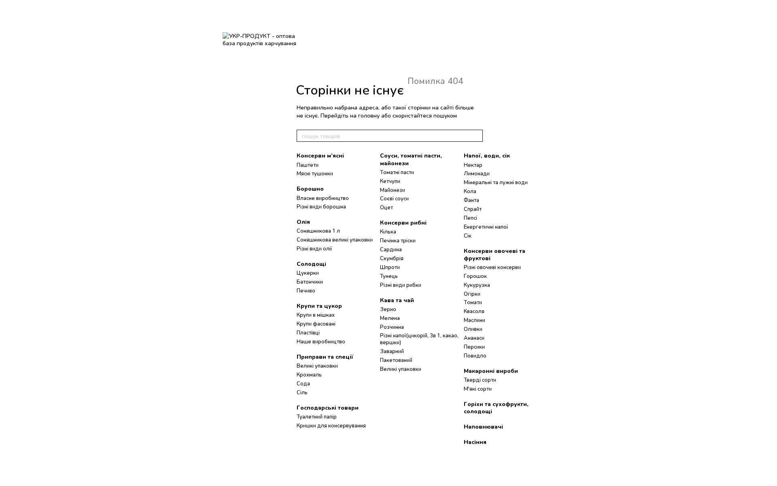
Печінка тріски (398, 240)
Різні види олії (314, 248)
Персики (474, 346)
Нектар (473, 165)
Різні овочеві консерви (492, 267)
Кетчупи (390, 181)
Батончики (310, 281)
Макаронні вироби (491, 370)
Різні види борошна (321, 206)
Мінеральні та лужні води (496, 182)
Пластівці (308, 332)
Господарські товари (328, 407)
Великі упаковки (317, 365)
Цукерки (308, 272)
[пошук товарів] (476, 136)
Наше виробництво (321, 341)
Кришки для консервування (331, 425)
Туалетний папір (317, 416)
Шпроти (390, 267)
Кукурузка (477, 285)
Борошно (310, 188)
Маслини (474, 320)
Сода (303, 383)
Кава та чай (397, 300)
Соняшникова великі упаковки (335, 239)
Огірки (472, 293)
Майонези (392, 190)
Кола (470, 191)
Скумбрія (391, 258)
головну (369, 115)
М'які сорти (478, 388)
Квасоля (474, 311)
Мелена (390, 318)
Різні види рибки (400, 285)
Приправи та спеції (325, 356)
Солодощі (311, 263)
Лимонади (477, 173)
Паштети (307, 165)
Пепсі (470, 218)
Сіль (302, 392)
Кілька (388, 231)
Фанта (471, 200)
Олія (303, 221)
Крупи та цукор (319, 305)
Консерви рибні (403, 222)
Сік (467, 235)
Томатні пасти (397, 172)
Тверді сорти (480, 380)
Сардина (391, 249)
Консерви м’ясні (320, 155)
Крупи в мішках (316, 314)
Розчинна (392, 327)
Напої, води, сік (487, 155)
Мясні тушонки (315, 173)
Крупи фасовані (316, 323)
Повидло (475, 355)
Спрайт (473, 209)
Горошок (475, 276)
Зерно (388, 309)
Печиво (306, 290)
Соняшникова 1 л (318, 230)
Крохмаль (309, 374)
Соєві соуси (394, 198)
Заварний (392, 351)
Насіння (475, 441)
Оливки (473, 329)
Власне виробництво (323, 198)
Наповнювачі (483, 426)
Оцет (386, 207)
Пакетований (396, 360)
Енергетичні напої (486, 226)
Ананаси (474, 338)
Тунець (389, 276)
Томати (473, 302)
